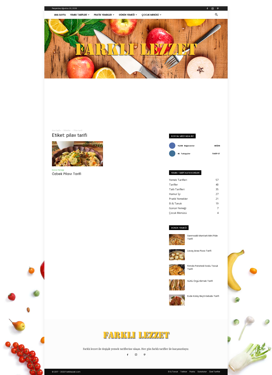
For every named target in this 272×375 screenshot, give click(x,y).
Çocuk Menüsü (150, 14)
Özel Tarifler (214, 371)
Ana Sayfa (60, 14)
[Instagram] (212, 8)
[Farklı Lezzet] (136, 48)
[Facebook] (207, 8)
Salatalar (202, 371)
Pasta (192, 371)
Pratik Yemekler (103, 14)
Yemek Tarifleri (78, 14)
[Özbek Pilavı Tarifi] (77, 153)
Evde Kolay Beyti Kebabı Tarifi (203, 296)
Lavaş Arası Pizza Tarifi (199, 250)
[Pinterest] (217, 8)
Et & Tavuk (173, 371)
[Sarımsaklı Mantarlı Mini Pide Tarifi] (177, 239)
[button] (216, 15)
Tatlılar (183, 371)
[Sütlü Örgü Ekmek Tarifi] (177, 284)
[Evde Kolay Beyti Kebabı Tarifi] (177, 300)
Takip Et (216, 153)
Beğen (217, 145)
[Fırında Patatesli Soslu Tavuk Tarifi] (177, 269)
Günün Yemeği (127, 14)
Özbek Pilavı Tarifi (66, 174)
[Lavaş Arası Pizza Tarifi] (177, 254)
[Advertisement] (136, 102)
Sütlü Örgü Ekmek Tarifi (200, 281)
